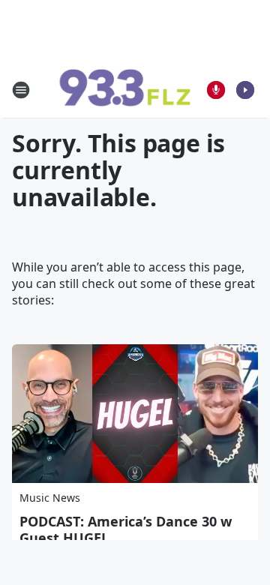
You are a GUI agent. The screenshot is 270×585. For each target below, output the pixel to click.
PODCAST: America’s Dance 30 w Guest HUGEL (126, 529)
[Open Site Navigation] (21, 90)
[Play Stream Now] (245, 90)
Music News (50, 497)
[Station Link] (124, 90)
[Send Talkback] (216, 90)
